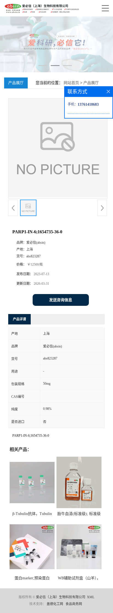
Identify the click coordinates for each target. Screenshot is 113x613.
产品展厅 (91, 83)
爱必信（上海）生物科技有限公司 (60, 597)
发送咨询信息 (60, 300)
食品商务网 (74, 604)
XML (90, 597)
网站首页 (71, 83)
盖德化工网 (55, 604)
